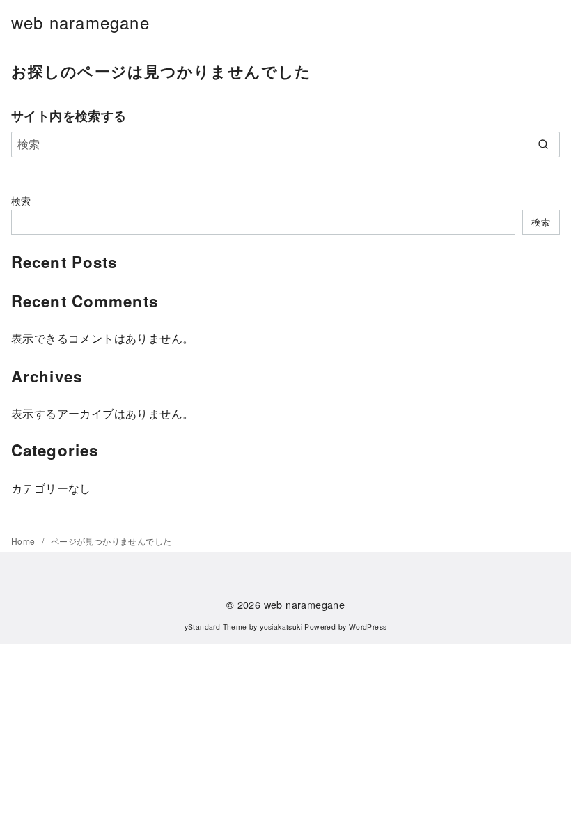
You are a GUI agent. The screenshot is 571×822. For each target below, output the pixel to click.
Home (24, 541)
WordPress (368, 626)
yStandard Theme (216, 626)
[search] (543, 144)
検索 (21, 200)
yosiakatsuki (281, 626)
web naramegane (80, 22)
